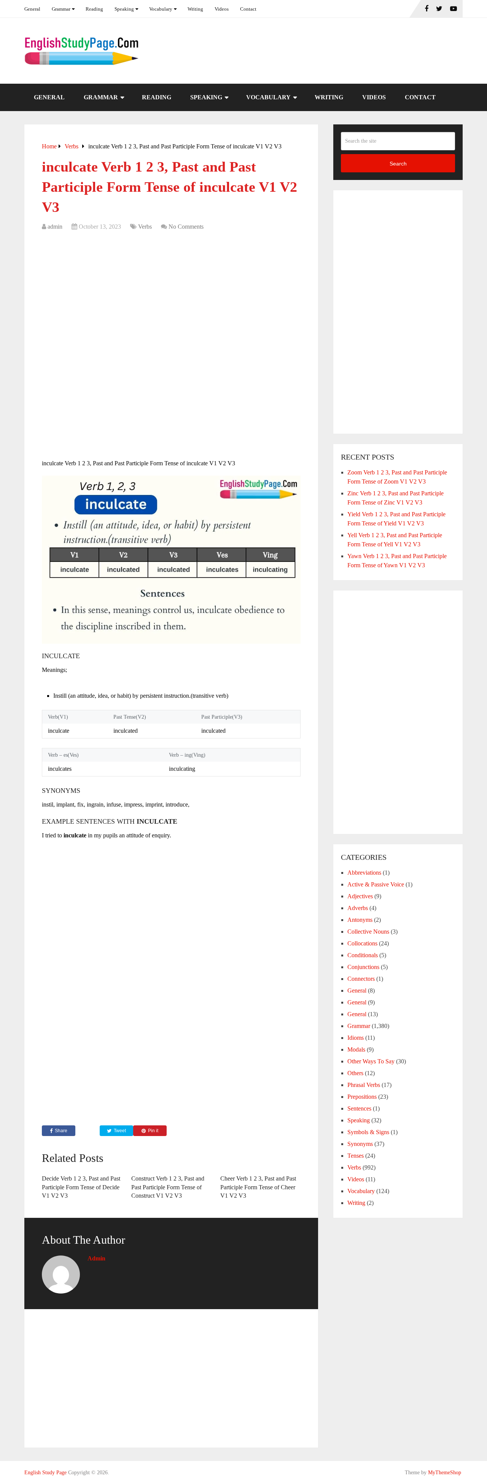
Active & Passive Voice (375, 884)
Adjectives (360, 896)
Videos (222, 9)
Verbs (145, 226)
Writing (195, 9)
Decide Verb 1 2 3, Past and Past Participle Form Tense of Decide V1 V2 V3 (81, 1187)
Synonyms (360, 1144)
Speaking (124, 9)
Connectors (361, 978)
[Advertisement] (171, 292)
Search (398, 164)
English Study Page (45, 1472)
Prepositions (362, 1096)
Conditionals (362, 955)
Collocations (362, 943)
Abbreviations (364, 872)
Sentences (359, 1108)
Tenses (355, 1155)
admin (55, 226)
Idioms (355, 1037)
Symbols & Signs (368, 1132)
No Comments (186, 226)
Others (355, 1073)
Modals (356, 1049)
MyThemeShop (444, 1472)
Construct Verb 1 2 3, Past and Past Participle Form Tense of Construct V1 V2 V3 (167, 1187)
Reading (94, 9)
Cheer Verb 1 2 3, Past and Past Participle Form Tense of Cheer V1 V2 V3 (258, 1187)
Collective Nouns (368, 931)
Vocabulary (160, 9)
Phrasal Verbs (363, 1085)
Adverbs (357, 908)
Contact (248, 9)
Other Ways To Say (371, 1061)
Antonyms (359, 920)
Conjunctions (363, 967)
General (32, 9)
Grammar (61, 9)
